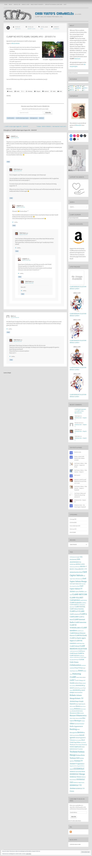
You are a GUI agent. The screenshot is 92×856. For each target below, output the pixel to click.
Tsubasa (73, 752)
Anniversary (72, 566)
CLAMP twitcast (76, 657)
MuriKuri (82, 713)
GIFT (84, 680)
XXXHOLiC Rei (17, 4)
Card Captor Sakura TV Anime (76, 588)
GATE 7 (72, 680)
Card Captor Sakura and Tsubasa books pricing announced (80, 495)
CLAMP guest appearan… (80, 409)
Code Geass (74, 662)
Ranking (73, 729)
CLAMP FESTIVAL (80, 607)
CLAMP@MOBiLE (75, 600)
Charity (77, 591)
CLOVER (81, 659)
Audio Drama (77, 566)
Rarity (78, 729)
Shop (65, 4)
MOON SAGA (79, 711)
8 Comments (56, 28)
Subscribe (48, 112)
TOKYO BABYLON (75, 747)
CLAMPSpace (81, 651)
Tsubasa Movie (80, 755)
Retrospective (73, 732)
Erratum (76, 670)
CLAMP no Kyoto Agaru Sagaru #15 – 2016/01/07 (16, 126)
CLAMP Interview (80, 622)
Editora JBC (78, 125)
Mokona (77, 709)
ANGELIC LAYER (25, 4)
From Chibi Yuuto (74, 525)
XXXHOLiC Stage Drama (78, 782)
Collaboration (75, 665)
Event (80, 671)
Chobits (81, 591)
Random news (77, 452)
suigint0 (13, 136)
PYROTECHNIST (80, 723)
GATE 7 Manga (79, 680)
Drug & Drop (78, 668)
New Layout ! (77, 475)
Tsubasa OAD (74, 758)
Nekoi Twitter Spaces (74, 718)
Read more (77, 58)
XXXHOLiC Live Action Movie (77, 771)
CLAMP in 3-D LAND (77, 611)
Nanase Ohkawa (76, 716)
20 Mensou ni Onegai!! (75, 557)
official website (15, 43)
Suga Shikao (77, 742)
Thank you (73, 744)
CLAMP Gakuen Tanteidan (77, 609)
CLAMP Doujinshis (75, 602)
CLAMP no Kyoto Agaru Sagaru (22, 118)
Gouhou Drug (78, 683)
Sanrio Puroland (76, 735)
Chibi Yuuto (17, 28)
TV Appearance (79, 764)
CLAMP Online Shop (80, 643)
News (42, 28)
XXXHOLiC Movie (75, 777)
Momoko (74, 711)
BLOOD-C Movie (74, 569)
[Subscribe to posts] (71, 832)
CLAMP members (10, 118)
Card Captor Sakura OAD (75, 583)
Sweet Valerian (83, 742)
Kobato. (73, 695)
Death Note (72, 668)
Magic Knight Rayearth (37, 4)
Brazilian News (78, 572)
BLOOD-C (83, 566)
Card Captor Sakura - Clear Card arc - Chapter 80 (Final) (80, 465)
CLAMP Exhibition (74, 604)
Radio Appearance (33, 118)
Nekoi (85, 715)
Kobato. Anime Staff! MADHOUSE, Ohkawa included (79, 458)
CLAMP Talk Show (74, 655)
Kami (12, 316)
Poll (76, 723)
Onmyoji (83, 720)
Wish (71, 769)
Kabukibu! (80, 692)
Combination (83, 665)
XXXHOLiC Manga (77, 774)
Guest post (72, 529)
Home (5, 4)
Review (80, 732)
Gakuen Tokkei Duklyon (81, 677)
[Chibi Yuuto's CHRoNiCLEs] (46, 16)
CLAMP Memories (80, 630)
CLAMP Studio (73, 653)
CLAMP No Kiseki (81, 635)
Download (72, 522)
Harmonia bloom (73, 685)
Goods (72, 683)
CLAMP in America (75, 614)
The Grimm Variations (81, 744)
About (10, 4)
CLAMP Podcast (74, 646)
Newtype (77, 721)
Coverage (72, 519)
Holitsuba (76, 692)
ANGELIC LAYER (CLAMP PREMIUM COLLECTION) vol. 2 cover (80, 481)
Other (72, 724)
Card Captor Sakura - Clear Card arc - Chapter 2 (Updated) (80, 488)
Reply (8, 161)
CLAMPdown (84, 602)
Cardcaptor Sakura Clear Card (53, 4)
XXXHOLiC (41, 118)
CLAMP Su (81, 653)
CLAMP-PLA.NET (76, 598)
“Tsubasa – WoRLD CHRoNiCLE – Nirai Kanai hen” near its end (51, 126)
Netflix (80, 718)
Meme (78, 706)
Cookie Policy (28, 853)
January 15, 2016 (31, 28)
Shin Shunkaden (78, 740)
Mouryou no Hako (75, 713)
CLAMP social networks (74, 651)
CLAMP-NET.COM (79, 594)
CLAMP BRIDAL (83, 600)
